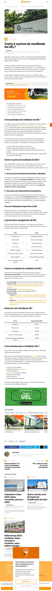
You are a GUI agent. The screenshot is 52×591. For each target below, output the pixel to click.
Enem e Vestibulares (13, 6)
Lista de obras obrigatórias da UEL (16, 109)
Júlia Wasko (9, 50)
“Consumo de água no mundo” (25, 289)
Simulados (10, 373)
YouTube (34, 356)
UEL (34, 67)
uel (16, 441)
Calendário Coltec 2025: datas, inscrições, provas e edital (13, 498)
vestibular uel (22, 441)
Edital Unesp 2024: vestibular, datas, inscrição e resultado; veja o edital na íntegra (13, 540)
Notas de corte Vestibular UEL (15, 112)
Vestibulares (22, 6)
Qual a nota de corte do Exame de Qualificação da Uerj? (37, 497)
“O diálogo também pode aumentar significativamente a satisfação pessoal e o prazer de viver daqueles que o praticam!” (26, 285)
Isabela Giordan (9, 505)
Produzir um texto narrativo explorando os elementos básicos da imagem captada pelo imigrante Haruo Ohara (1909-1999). (28, 296)
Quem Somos (8, 567)
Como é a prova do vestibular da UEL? (16, 107)
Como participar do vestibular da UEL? (17, 105)
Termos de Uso (9, 571)
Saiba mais (12, 96)
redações (22, 369)
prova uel (11, 441)
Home (5, 6)
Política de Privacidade (11, 573)
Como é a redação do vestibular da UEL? (17, 111)
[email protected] (40, 575)
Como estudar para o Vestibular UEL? (16, 114)
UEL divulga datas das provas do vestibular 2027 (17, 84)
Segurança (8, 569)
